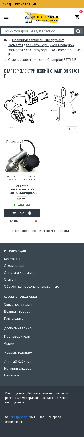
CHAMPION (11, 179)
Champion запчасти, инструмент (38, 40)
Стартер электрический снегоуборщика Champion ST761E (22, 189)
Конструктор (18, 417)
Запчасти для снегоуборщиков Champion (41, 45)
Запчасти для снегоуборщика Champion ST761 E (45, 52)
